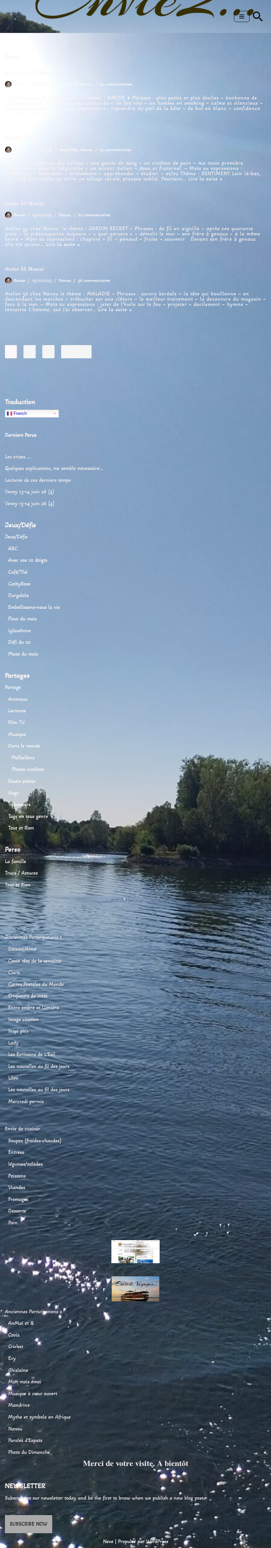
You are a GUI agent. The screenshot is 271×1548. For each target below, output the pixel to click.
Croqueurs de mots (27, 995)
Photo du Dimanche (29, 1452)
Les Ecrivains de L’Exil (31, 1054)
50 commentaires (116, 84)
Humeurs (21, 804)
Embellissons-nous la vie (34, 607)
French (19, 413)
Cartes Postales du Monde (36, 984)
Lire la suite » (31, 113)
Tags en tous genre (28, 816)
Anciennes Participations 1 (33, 937)
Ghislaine (18, 1370)
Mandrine (19, 1405)
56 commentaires (94, 280)
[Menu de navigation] (242, 16)
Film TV (16, 722)
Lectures (17, 710)
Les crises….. (18, 456)
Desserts (17, 1211)
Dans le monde (24, 746)
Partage (13, 687)
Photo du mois (23, 654)
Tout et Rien (21, 828)
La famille (15, 861)
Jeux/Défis (69, 84)
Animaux (17, 699)
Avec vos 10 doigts (27, 560)
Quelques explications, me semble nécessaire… (54, 468)
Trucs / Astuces (21, 873)
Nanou (87, 84)
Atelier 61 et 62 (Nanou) (30, 73)
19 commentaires (115, 149)
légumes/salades (25, 1164)
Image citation (23, 1019)
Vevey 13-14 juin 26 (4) (30, 503)
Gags (13, 793)
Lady (13, 1043)
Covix (13, 1335)
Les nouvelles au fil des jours (38, 1066)
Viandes (16, 1187)
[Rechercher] (258, 16)
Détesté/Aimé (22, 949)
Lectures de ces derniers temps (38, 480)
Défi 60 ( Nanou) (22, 138)
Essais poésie (21, 781)
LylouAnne (19, 630)
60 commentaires (94, 215)
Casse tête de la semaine (34, 961)
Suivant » (76, 351)
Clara (14, 972)
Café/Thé (17, 572)
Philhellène (23, 757)
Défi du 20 (19, 642)
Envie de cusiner (22, 1129)
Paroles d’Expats (25, 1440)
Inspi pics (18, 1031)
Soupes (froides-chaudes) (34, 1140)
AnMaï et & (21, 1323)
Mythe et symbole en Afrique (39, 1417)
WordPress (157, 1541)
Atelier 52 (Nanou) (24, 269)
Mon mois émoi (24, 1381)
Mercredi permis (26, 1101)
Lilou (13, 1077)
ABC (13, 548)
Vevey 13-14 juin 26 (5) (29, 491)
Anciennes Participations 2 (33, 1311)
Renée (19, 84)
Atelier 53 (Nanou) (24, 204)
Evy (12, 1358)
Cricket (15, 1346)
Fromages (18, 1199)
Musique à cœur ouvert (32, 1393)
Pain (13, 1222)
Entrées (16, 1152)
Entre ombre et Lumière (33, 1007)
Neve (108, 1541)
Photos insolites (28, 769)
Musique (17, 734)
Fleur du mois (22, 618)
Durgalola (18, 595)
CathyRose (19, 584)
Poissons (17, 1176)
